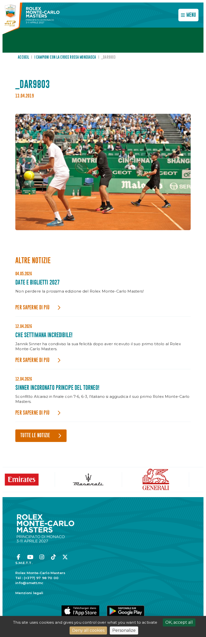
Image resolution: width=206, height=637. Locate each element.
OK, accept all (179, 622)
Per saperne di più (32, 308)
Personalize (124, 630)
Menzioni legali (29, 593)
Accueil (23, 57)
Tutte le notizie (35, 435)
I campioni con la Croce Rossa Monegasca (65, 57)
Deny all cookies (88, 630)
